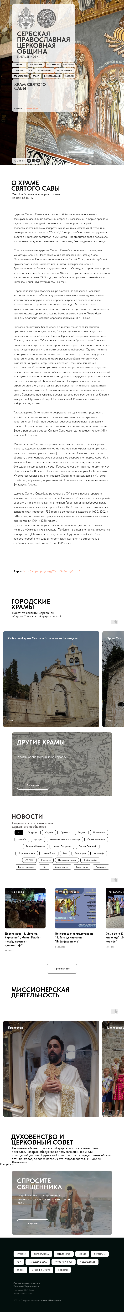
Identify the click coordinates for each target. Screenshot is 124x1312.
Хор (65, 853)
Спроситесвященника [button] (39, 1184)
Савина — (19, 108)
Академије (98, 853)
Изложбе (22, 839)
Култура (38, 839)
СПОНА (29, 860)
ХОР (19, 1262)
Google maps (31, 108)
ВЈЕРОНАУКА (99, 1254)
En (23, 161)
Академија (101, 867)
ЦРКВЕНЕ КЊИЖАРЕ (41, 1270)
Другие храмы (41, 742)
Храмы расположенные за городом (42, 757)
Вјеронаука (80, 853)
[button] (33, 1223)
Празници (65, 832)
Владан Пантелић (87, 846)
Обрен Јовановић (96, 839)
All (19, 832)
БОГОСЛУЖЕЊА (41, 1254)
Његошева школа (67, 860)
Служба (49, 832)
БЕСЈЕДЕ (82, 1254)
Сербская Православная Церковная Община (43, 42)
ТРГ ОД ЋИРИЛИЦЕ (63, 1262)
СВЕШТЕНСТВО (63, 1254)
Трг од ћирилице (26, 867)
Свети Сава (82, 867)
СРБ (16, 161)
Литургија (32, 832)
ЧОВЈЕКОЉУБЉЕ (87, 1262)
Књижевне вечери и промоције (65, 839)
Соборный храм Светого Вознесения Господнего (43, 638)
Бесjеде (81, 832)
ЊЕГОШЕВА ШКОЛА (38, 1262)
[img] (26, 17)
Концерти (46, 860)
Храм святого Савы (30, 86)
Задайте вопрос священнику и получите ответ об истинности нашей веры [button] (44, 1199)
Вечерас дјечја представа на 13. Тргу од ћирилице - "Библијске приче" (74, 937)
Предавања (99, 832)
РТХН (44, 867)
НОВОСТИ (63, 1270)
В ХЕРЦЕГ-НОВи (28, 56)
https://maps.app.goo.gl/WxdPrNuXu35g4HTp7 (51, 571)
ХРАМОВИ (21, 1254)
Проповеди (15, 1027)
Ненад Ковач (48, 853)
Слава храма (61, 867)
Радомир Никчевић (35, 846)
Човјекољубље (90, 860)
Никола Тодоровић (62, 846)
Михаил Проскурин (51, 1300)
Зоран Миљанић (27, 853)
